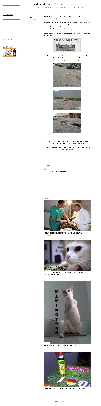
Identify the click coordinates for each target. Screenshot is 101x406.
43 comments (50, 393)
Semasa (30, 23)
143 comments (50, 347)
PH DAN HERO (41, 7)
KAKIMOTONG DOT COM (48, 4)
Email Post (49, 159)
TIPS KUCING (67, 7)
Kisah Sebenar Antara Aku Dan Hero (60, 345)
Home (35, 7)
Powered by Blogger (61, 401)
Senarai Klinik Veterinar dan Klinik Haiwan (63, 233)
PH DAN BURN (49, 7)
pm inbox (31, 21)
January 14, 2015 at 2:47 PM (60, 168)
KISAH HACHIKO (76, 7)
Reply (49, 173)
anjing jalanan (32, 19)
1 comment (49, 235)
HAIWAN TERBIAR (58, 7)
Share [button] (30, 14)
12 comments (49, 277)
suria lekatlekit (51, 168)
